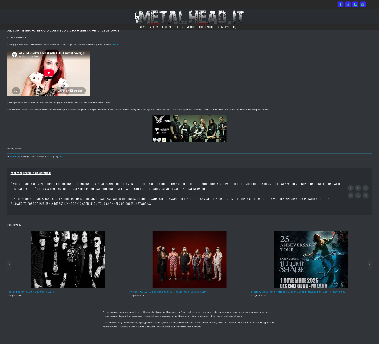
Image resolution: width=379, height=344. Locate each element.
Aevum (114, 44)
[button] (234, 27)
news (61, 156)
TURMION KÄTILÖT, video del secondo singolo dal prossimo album (46, 291)
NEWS (50, 156)
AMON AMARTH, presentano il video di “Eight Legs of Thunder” (288, 291)
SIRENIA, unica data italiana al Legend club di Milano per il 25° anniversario (176, 291)
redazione (14, 156)
